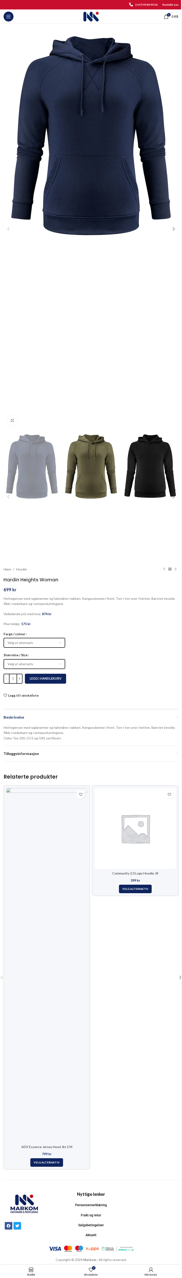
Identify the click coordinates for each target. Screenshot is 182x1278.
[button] (8, 229)
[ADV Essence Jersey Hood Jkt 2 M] (46, 965)
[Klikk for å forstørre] (12, 420)
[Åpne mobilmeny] (8, 16)
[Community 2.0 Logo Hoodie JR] (135, 828)
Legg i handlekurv (45, 678)
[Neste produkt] (175, 569)
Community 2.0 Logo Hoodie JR (135, 873)
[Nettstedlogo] (91, 16)
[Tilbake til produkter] (170, 569)
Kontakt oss (170, 4)
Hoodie (21, 569)
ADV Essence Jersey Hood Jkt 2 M (46, 1147)
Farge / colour (14, 634)
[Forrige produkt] (164, 569)
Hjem (7, 569)
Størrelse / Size (15, 655)
